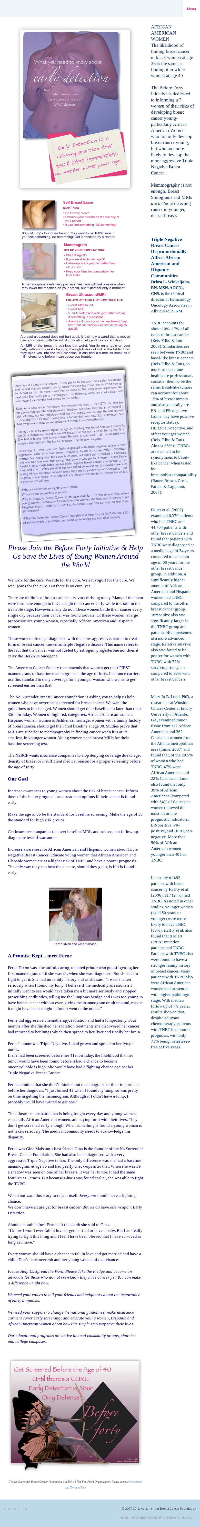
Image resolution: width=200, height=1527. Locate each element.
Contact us (15, 1509)
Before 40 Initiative (179, 1518)
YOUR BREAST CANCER (146, 1518)
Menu (191, 9)
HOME (124, 1518)
